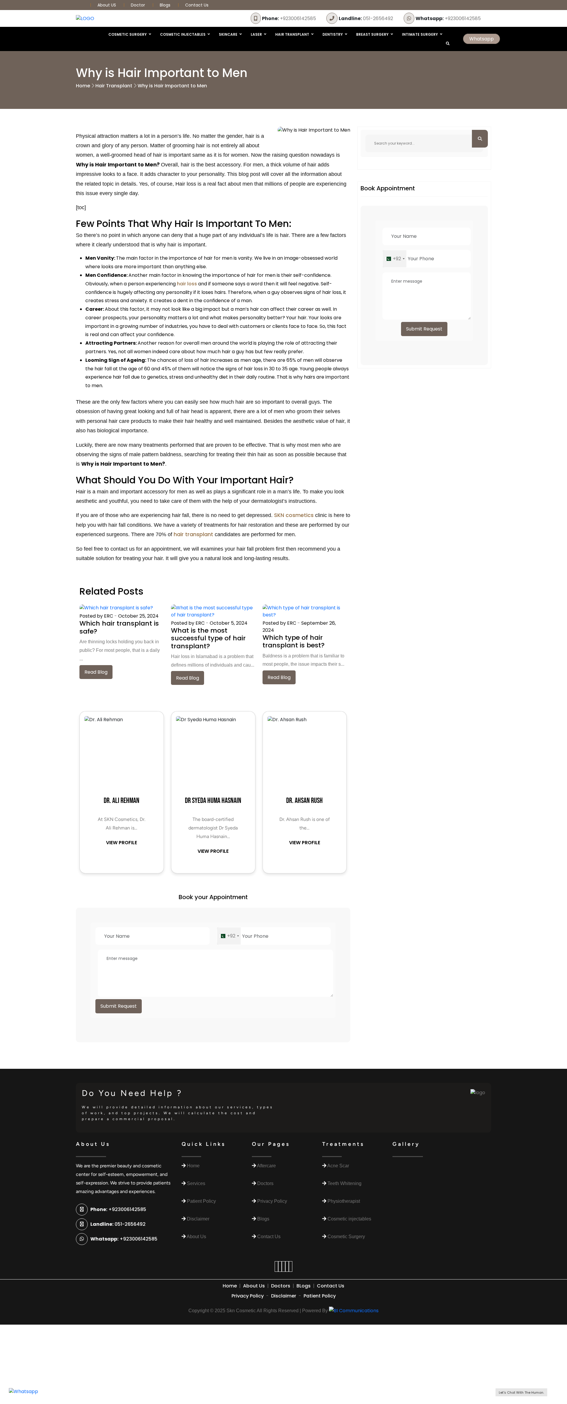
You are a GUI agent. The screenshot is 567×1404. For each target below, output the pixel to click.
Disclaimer (283, 1295)
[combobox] (229, 936)
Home (83, 85)
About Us (254, 1285)
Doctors (280, 1285)
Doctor (138, 5)
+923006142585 (289, 18)
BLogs (303, 1285)
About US (107, 5)
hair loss (187, 283)
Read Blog (95, 672)
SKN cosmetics (294, 515)
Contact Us (196, 5)
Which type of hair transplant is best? (294, 641)
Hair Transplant (113, 85)
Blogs (165, 5)
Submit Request (118, 1006)
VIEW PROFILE (121, 842)
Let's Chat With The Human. (521, 1392)
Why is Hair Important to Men (172, 85)
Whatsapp (481, 38)
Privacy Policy (248, 1295)
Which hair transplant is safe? (119, 627)
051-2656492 (366, 18)
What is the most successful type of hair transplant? (208, 638)
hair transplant (193, 534)
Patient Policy (320, 1295)
